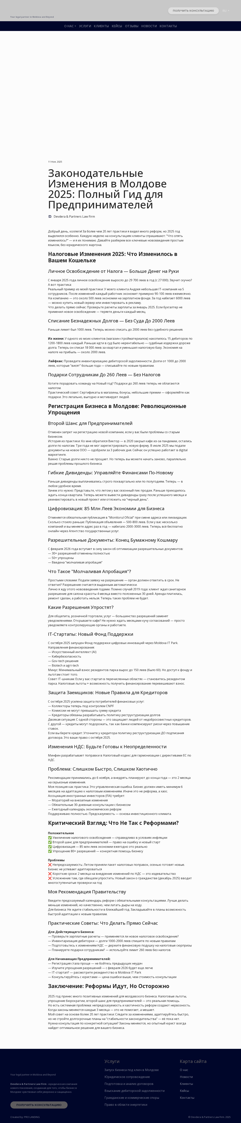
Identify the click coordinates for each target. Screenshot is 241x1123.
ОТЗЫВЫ (132, 26)
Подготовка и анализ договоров (128, 1084)
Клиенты (186, 1084)
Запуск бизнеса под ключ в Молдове (131, 1070)
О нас (184, 1070)
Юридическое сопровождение (127, 1077)
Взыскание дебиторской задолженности (134, 1091)
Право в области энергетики (125, 1105)
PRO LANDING (32, 1117)
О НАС (69, 26)
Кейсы (184, 1091)
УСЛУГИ (85, 26)
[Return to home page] (31, 1065)
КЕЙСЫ (117, 26)
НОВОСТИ (149, 26)
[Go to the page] (32, 9)
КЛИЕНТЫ (101, 26)
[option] (225, 11)
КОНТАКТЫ (168, 26)
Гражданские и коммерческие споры (131, 1098)
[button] (193, 10)
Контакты (187, 1098)
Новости (186, 1077)
